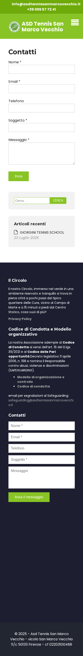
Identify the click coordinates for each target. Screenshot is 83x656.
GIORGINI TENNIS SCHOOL (42, 232)
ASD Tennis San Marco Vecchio (43, 26)
